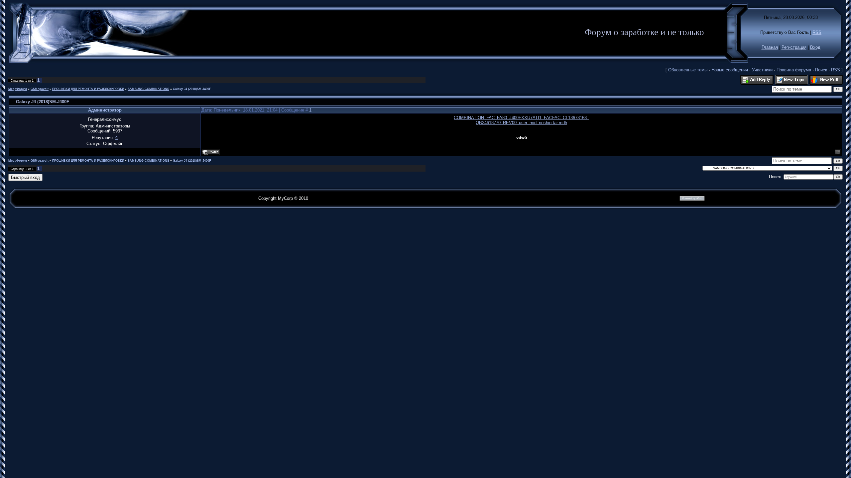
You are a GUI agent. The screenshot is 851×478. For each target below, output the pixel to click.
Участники (762, 69)
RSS (816, 32)
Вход (815, 47)
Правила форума (794, 69)
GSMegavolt (40, 89)
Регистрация (794, 47)
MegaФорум (17, 89)
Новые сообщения (729, 69)
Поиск (821, 69)
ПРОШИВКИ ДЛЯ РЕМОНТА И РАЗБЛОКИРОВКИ (88, 89)
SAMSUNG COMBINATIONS (148, 89)
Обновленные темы (687, 69)
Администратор (105, 110)
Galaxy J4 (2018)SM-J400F (192, 89)
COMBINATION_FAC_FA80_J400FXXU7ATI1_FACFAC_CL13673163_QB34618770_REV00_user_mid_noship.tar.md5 (521, 120)
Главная (770, 47)
